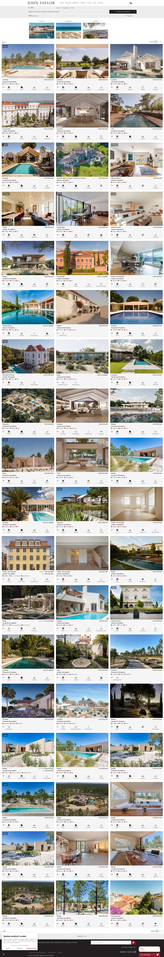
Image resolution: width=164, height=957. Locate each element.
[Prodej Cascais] (41, 30)
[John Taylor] (41, 3)
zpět (32, 7)
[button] (4, 954)
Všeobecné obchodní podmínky (37, 952)
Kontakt (60, 952)
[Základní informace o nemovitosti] (3, 87)
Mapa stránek (52, 952)
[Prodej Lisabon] (95, 30)
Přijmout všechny (32, 948)
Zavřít (7, 948)
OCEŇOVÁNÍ (75, 2)
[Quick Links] (85, 936)
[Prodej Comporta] (68, 30)
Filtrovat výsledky (123, 11)
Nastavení (19, 948)
